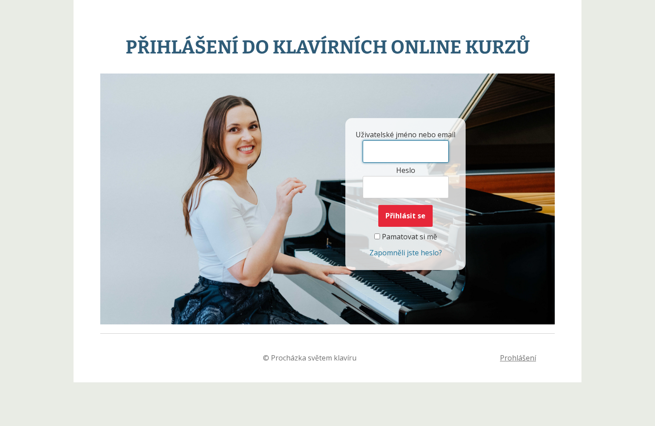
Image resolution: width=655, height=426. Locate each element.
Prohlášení (518, 358)
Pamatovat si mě (408, 237)
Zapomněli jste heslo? (405, 253)
